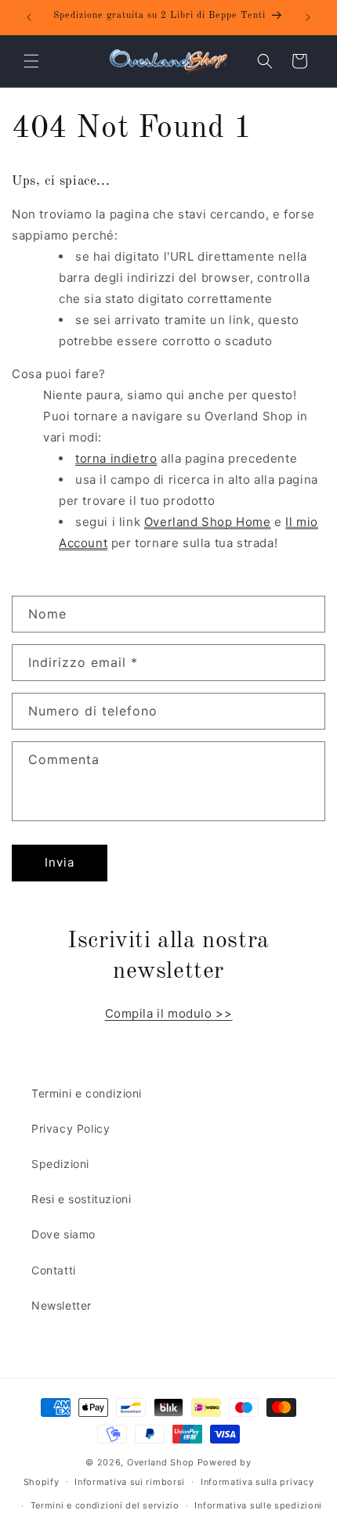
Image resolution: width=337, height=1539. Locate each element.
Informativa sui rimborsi (129, 1481)
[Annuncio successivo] (308, 17)
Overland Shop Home (207, 521)
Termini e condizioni (86, 1093)
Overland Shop (160, 1462)
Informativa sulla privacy (257, 1481)
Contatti (53, 1270)
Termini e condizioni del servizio (105, 1505)
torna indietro (116, 458)
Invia (59, 862)
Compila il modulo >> (169, 1013)
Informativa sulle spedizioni (258, 1505)
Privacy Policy (70, 1128)
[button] (31, 61)
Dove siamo (63, 1234)
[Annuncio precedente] (29, 17)
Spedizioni (60, 1163)
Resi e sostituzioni (81, 1199)
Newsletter (61, 1305)
